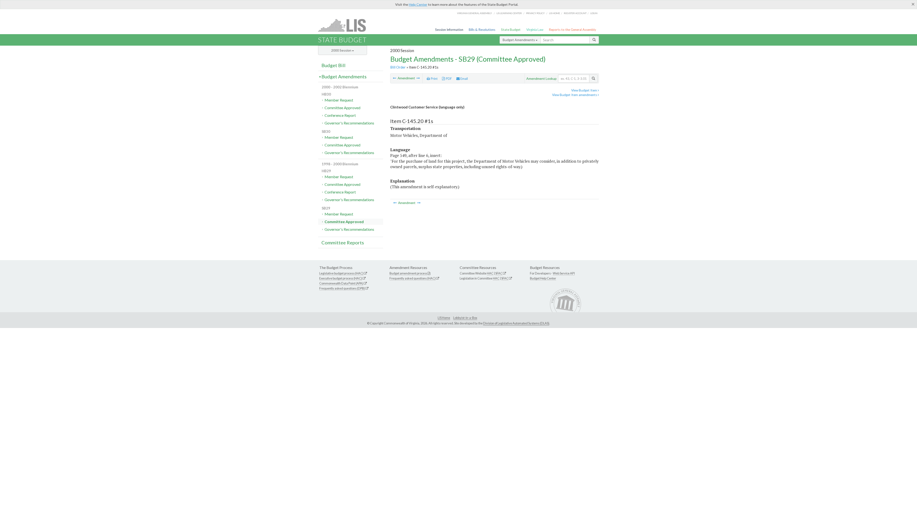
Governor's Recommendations (349, 123)
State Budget (511, 30)
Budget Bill (333, 65)
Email (464, 79)
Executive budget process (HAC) (340, 278)
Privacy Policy (535, 13)
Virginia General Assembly (474, 13)
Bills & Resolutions (482, 30)
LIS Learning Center (509, 13)
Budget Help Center (543, 278)
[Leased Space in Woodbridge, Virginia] (395, 78)
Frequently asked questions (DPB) (342, 288)
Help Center (418, 4)
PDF (448, 79)
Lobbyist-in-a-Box (465, 318)
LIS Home (444, 318)
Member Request (339, 100)
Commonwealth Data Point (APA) (341, 283)
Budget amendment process (408, 273)
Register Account (575, 13)
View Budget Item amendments (575, 95)
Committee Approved (342, 107)
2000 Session (341, 50)
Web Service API (564, 273)
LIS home (554, 13)
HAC (490, 273)
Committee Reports (342, 242)
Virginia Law (534, 30)
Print (434, 79)
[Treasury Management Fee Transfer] (418, 78)
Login (593, 13)
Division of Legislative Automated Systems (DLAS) (516, 323)
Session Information (449, 30)
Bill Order (398, 67)
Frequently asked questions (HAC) (412, 278)
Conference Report (340, 115)
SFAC (498, 273)
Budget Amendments (519, 40)
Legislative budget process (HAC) (341, 273)
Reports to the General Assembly (572, 30)
